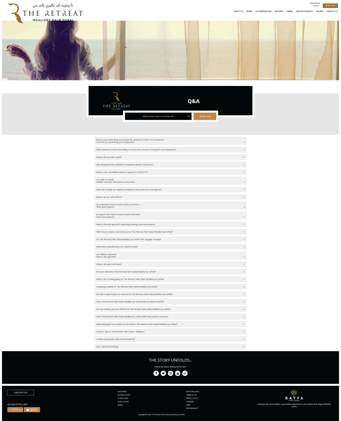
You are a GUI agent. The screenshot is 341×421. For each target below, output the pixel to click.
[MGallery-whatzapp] (185, 373)
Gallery (319, 11)
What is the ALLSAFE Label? (108, 157)
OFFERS (249, 11)
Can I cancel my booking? (107, 346)
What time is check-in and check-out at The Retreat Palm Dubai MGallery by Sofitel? (134, 231)
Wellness (279, 11)
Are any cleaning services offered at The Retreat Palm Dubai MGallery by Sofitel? (133, 309)
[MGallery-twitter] (163, 373)
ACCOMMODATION (263, 11)
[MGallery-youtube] (177, 373)
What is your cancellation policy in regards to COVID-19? (122, 172)
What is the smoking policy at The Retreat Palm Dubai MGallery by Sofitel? (130, 279)
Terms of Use (191, 395)
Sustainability (192, 408)
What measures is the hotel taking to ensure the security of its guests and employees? (136, 149)
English (316, 5)
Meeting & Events (304, 11)
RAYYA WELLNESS (192, 391)
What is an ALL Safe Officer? (109, 197)
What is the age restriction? (109, 264)
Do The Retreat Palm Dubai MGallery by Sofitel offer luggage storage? (128, 239)
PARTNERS (190, 401)
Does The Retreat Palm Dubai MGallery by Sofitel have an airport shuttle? (130, 301)
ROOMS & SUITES (123, 395)
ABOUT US (238, 11)
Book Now (330, 6)
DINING (120, 405)
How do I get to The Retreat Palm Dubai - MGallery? (120, 331)
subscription (20, 392)
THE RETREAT (122, 391)
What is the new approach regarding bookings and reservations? (125, 224)
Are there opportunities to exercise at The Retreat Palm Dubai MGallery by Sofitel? (134, 294)
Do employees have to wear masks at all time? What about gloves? (117, 205)
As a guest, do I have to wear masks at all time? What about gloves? (118, 215)
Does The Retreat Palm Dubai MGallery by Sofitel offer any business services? (132, 316)
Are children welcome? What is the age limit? (106, 255)
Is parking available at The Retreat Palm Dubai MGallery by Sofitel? (126, 286)
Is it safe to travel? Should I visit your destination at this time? (115, 180)
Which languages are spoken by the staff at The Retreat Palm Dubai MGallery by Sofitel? (136, 324)
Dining (290, 11)
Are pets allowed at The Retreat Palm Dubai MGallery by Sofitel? (126, 271)
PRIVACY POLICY (192, 398)
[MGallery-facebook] (156, 373)
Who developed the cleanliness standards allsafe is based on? (124, 164)
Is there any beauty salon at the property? (115, 339)
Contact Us (332, 11)
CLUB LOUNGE (123, 401)
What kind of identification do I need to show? (117, 246)
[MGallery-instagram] (170, 373)
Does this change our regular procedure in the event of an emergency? (128, 189)
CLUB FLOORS (122, 398)
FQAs (188, 405)
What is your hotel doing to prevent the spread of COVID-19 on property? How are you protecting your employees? (130, 140)
